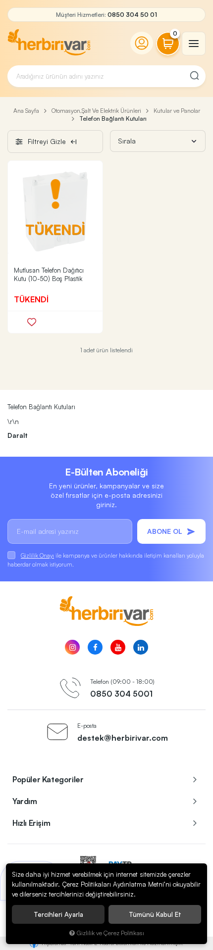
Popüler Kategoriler (47, 779)
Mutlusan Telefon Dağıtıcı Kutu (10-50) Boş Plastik (49, 274)
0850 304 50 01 (132, 14)
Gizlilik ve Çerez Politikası (110, 933)
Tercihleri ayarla (58, 914)
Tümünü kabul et (155, 914)
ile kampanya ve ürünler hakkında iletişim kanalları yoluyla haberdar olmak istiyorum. (105, 560)
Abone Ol (164, 531)
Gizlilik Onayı (37, 555)
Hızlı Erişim (31, 823)
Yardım (24, 801)
